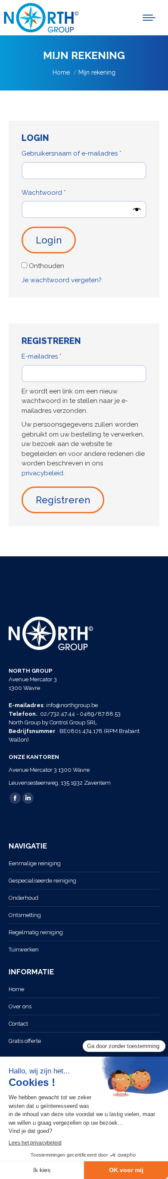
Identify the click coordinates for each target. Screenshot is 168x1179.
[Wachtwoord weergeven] (137, 209)
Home (16, 989)
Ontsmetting (25, 915)
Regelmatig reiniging (36, 932)
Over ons (20, 1006)
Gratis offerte (25, 1041)
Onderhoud (23, 898)
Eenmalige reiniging (35, 863)
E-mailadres (51, 356)
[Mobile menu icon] (149, 17)
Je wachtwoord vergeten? (62, 280)
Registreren (63, 499)
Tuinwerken (24, 949)
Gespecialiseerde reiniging (42, 880)
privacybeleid (42, 473)
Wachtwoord (54, 192)
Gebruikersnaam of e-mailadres (81, 153)
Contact (18, 1023)
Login (49, 240)
